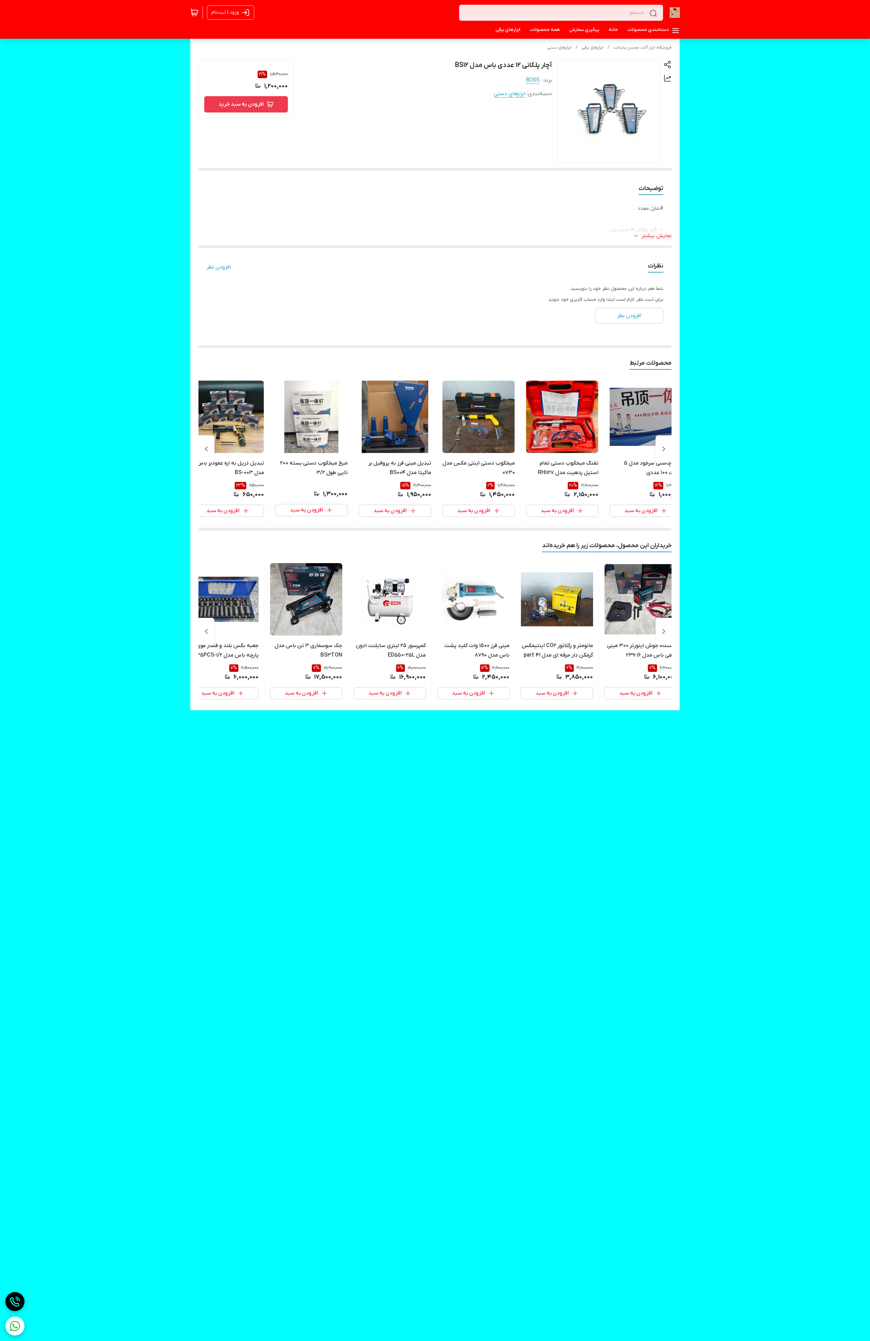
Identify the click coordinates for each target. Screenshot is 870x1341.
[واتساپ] (14, 1326)
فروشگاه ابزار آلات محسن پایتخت (642, 47)
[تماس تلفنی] (14, 1301)
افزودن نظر (219, 267)
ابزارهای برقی (592, 47)
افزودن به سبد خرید (241, 104)
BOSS (533, 80)
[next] (206, 449)
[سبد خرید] (194, 12)
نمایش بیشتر (657, 235)
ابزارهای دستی (559, 47)
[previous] (664, 449)
